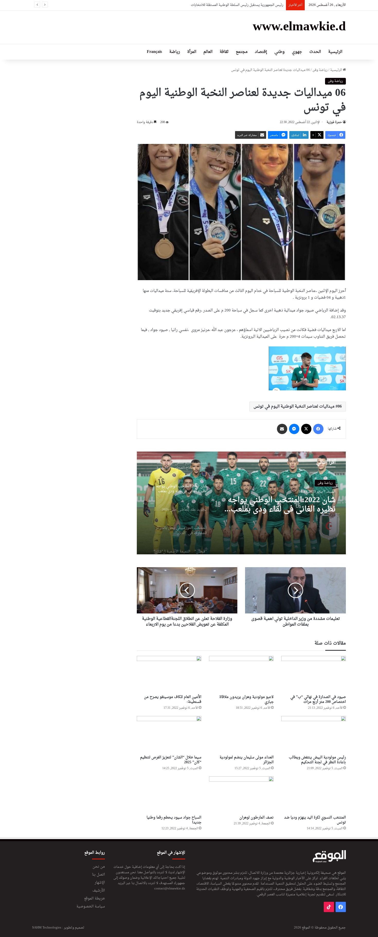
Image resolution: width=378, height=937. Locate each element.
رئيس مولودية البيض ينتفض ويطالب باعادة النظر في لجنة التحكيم (317, 760)
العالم (207, 52)
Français (154, 52)
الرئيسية (335, 52)
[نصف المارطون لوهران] (241, 794)
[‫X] (306, 429)
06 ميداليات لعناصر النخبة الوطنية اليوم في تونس (298, 406)
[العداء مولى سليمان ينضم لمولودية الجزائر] (241, 734)
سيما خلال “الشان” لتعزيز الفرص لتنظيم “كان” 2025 (170, 760)
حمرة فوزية (334, 122)
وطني (279, 52)
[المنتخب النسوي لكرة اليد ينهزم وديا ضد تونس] (313, 794)
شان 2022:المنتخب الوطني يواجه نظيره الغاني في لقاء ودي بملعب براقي (282, 505)
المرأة (191, 52)
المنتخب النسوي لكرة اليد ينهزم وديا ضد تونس (315, 820)
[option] (241, 503)
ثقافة (224, 52)
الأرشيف (98, 890)
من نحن (99, 866)
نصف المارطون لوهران (255, 817)
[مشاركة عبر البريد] (282, 429)
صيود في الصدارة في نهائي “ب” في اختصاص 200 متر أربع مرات (318, 699)
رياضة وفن (320, 70)
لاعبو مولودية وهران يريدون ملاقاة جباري (246, 699)
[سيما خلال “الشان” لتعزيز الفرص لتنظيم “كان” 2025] (169, 734)
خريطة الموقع (94, 898)
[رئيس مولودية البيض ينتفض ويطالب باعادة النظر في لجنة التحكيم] (313, 734)
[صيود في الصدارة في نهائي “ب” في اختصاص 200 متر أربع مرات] (313, 674)
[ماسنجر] (294, 429)
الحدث (315, 52)
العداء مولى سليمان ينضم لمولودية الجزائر (247, 760)
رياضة (174, 52)
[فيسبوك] (318, 429)
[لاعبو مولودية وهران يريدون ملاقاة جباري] (241, 674)
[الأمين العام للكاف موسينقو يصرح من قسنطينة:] (169, 674)
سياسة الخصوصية (90, 906)
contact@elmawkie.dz (169, 888)
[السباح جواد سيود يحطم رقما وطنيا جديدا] (169, 794)
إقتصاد (261, 52)
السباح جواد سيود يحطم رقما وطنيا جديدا (174, 820)
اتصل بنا (98, 874)
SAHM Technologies (46, 927)
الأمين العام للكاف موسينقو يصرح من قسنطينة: (172, 699)
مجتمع (242, 52)
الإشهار (100, 882)
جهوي (297, 52)
